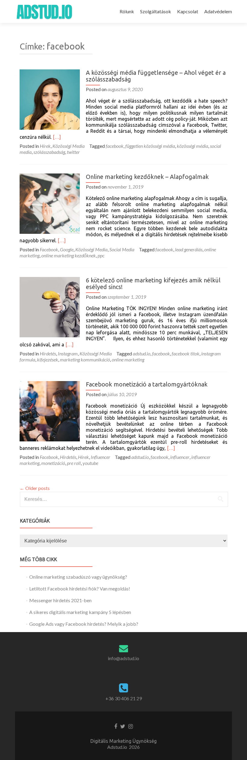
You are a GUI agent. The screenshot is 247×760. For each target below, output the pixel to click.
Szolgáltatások (155, 11)
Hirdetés (48, 353)
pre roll (74, 463)
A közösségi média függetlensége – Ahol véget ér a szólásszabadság (156, 76)
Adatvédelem (218, 11)
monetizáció (53, 463)
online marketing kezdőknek (68, 255)
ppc (101, 255)
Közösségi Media (68, 146)
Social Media (121, 249)
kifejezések (47, 359)
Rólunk (127, 11)
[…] (57, 137)
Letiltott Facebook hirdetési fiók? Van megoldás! (79, 588)
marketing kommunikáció (85, 359)
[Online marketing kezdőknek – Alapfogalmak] (50, 203)
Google (66, 249)
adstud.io (141, 353)
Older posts (35, 488)
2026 (134, 747)
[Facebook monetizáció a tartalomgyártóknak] (50, 410)
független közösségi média (150, 146)
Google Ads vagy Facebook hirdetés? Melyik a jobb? (83, 624)
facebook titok (185, 353)
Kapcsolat (187, 11)
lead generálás (188, 249)
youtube (90, 463)
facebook (115, 146)
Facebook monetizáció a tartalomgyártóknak (147, 384)
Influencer (100, 457)
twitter (73, 152)
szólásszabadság (49, 152)
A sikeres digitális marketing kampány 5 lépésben (80, 612)
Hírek (45, 146)
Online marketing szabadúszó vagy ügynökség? (78, 577)
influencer (179, 457)
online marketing (128, 359)
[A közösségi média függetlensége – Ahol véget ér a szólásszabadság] (50, 99)
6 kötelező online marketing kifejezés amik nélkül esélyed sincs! (153, 283)
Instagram (68, 353)
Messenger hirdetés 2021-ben (60, 600)
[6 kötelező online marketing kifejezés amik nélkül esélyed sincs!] (50, 306)
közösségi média (192, 146)
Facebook (49, 249)
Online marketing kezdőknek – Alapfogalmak (147, 176)
